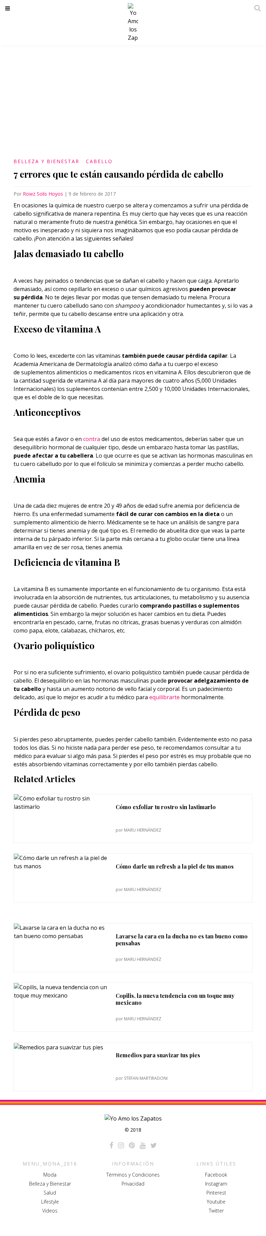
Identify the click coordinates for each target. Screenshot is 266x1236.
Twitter (216, 1210)
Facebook (216, 1174)
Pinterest (216, 1192)
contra (91, 439)
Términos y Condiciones (133, 1174)
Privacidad (133, 1183)
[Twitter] (153, 1145)
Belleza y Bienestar (46, 161)
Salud (50, 1192)
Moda (49, 1174)
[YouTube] (142, 1145)
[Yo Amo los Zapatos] (133, 22)
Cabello (99, 161)
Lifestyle (50, 1201)
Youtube (216, 1201)
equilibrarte (164, 697)
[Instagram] (121, 1145)
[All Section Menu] (8, 8)
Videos (49, 1210)
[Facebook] (111, 1145)
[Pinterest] (132, 1145)
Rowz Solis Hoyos (43, 193)
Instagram (216, 1183)
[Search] (255, 8)
